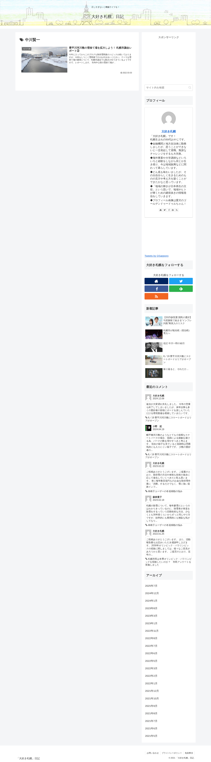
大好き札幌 (168, 131)
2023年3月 (151, 615)
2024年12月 (152, 593)
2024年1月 (151, 600)
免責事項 (189, 753)
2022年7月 (151, 645)
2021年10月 (152, 698)
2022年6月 (151, 653)
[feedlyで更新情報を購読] (172, 210)
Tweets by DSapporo (157, 255)
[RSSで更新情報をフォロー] (176, 210)
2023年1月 (151, 623)
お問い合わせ (153, 753)
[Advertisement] (169, 60)
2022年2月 (151, 676)
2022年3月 (151, 668)
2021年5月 (151, 736)
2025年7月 (151, 585)
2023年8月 (151, 608)
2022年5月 (151, 660)
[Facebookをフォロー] (168, 210)
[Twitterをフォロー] (164, 210)
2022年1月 (151, 683)
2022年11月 (152, 630)
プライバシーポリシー (172, 753)
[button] (189, 87)
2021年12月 (152, 691)
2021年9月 (151, 706)
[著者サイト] (160, 210)
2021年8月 (151, 713)
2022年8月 (151, 638)
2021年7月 (151, 721)
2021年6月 (151, 728)
